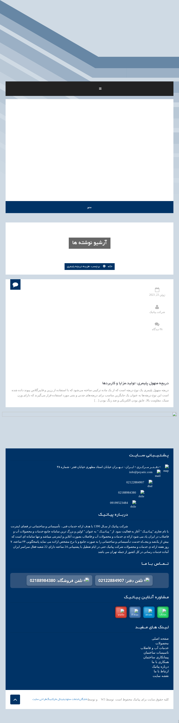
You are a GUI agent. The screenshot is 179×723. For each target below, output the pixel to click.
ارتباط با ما (161, 671)
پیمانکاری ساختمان (156, 657)
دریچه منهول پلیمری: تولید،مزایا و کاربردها (135, 383)
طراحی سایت (39, 699)
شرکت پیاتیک (157, 312)
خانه (110, 266)
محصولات (162, 643)
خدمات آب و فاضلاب (155, 648)
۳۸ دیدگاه (157, 329)
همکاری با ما (160, 662)
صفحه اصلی (160, 638)
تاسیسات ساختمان (156, 652)
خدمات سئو (73, 699)
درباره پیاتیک (160, 666)
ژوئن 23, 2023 (157, 294)
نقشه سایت (161, 676)
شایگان (83, 699)
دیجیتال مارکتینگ (57, 699)
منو (89, 207)
